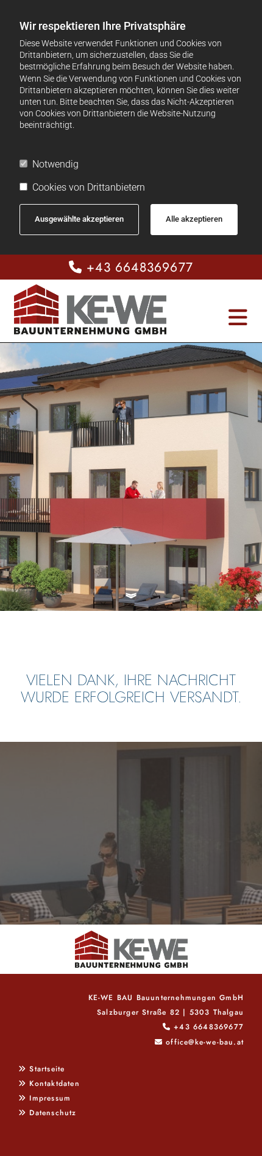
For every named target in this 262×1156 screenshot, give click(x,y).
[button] (224, 311)
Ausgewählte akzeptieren (79, 219)
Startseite (47, 1068)
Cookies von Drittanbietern (88, 187)
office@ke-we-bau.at (205, 1042)
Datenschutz (52, 1112)
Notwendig (55, 164)
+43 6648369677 (140, 267)
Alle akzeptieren (194, 219)
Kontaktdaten (54, 1083)
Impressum (50, 1098)
